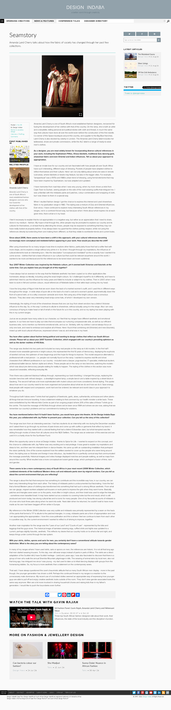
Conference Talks (69, 21)
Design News (19, 670)
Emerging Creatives (18, 21)
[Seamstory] (62, 116)
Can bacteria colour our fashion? (24, 664)
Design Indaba (147, 697)
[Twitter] (60, 595)
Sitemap (60, 692)
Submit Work (42, 692)
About (11, 692)
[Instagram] (146, 692)
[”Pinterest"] (154, 34)
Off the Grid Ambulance (147, 72)
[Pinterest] (64, 595)
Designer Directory (96, 21)
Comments (14, 137)
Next (100, 97)
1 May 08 (19, 125)
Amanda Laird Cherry (18, 187)
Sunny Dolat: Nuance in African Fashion (94, 664)
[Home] (85, 8)
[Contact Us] (167, 692)
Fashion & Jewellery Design (17, 131)
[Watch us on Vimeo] (155, 692)
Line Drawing (15, 160)
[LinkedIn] (69, 595)
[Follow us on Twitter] (129, 34)
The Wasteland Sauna (146, 54)
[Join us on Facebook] (142, 34)
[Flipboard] (73, 595)
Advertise (30, 692)
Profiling (21, 134)
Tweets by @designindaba (135, 93)
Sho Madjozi (54, 662)
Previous (25, 97)
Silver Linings (143, 63)
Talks (57, 613)
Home (2, 21)
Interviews (14, 134)
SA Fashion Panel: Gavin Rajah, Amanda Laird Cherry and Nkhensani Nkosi (84, 609)
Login (52, 692)
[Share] (78, 595)
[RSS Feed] (163, 692)
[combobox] (150, 21)
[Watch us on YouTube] (150, 692)
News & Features (44, 21)
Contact (20, 692)
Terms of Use (70, 692)
